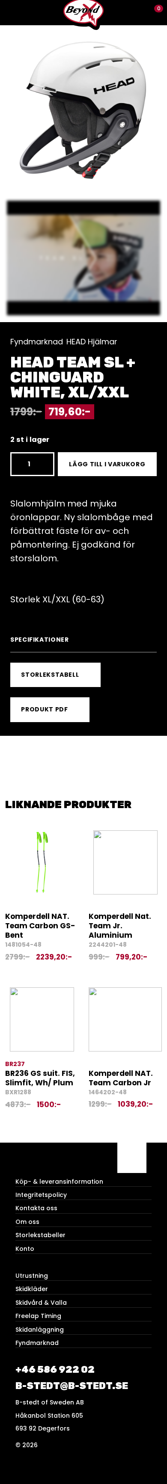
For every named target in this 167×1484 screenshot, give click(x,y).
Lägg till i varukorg (107, 464)
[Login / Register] (139, 12)
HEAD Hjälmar (91, 341)
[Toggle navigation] (12, 12)
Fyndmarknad (36, 341)
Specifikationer (39, 639)
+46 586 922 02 (55, 1369)
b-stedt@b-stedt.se (71, 1386)
